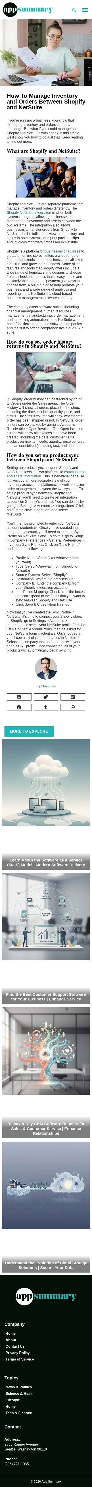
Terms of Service (20, 1359)
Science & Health (20, 1393)
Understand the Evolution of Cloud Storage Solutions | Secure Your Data (46, 1265)
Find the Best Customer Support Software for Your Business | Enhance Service (46, 997)
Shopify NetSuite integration (29, 212)
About (11, 1340)
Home (11, 1333)
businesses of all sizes (63, 251)
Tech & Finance (19, 1413)
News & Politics (19, 1387)
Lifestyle (13, 1400)
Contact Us (15, 1346)
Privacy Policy (18, 1353)
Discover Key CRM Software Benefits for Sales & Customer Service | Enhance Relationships (46, 1129)
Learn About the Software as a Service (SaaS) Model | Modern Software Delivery (46, 862)
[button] (85, 10)
